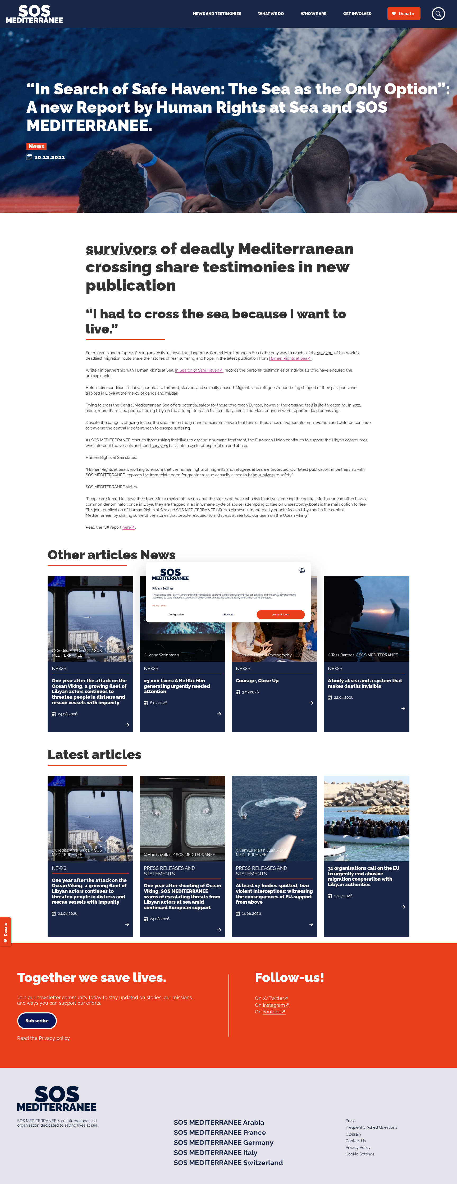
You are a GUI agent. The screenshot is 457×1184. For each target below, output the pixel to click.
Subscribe (37, 1020)
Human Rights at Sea (288, 358)
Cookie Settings (360, 1154)
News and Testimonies (217, 13)
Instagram (274, 1005)
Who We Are (313, 13)
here (126, 527)
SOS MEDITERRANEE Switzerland (228, 1163)
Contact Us (356, 1141)
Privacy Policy (358, 1147)
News (36, 146)
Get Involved (357, 13)
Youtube (272, 1011)
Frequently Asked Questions (371, 1127)
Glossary (353, 1134)
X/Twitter (273, 998)
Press (350, 1120)
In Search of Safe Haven (197, 370)
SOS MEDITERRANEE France (220, 1132)
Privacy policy (54, 1038)
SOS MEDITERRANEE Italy (215, 1152)
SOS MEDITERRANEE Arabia (219, 1122)
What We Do (271, 13)
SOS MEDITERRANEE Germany (223, 1142)
